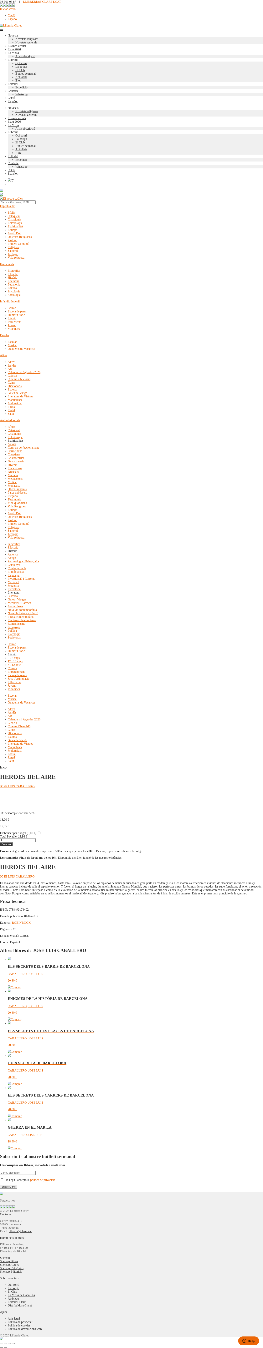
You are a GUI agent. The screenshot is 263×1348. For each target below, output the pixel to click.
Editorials (14, 420)
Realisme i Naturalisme (22, 620)
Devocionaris (16, 461)
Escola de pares (17, 311)
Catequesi (14, 216)
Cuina (11, 382)
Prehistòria (14, 589)
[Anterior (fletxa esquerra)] (1, 1347)
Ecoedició (21, 87)
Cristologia (14, 219)
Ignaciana (13, 471)
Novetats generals (26, 42)
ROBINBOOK (21, 922)
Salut (11, 413)
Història (12, 277)
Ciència (12, 375)
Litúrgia (12, 229)
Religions (13, 247)
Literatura (13, 281)
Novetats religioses (26, 39)
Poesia (12, 406)
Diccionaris (15, 386)
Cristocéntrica (16, 458)
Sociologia (14, 294)
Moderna (13, 585)
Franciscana (15, 468)
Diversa (12, 464)
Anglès (12, 365)
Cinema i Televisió (19, 379)
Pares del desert (17, 492)
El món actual (16, 571)
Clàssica (13, 596)
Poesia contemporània (21, 616)
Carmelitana (15, 451)
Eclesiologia (15, 223)
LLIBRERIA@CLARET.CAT (42, 1)
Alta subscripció (25, 56)
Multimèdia (15, 403)
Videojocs (14, 328)
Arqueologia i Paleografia (23, 561)
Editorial (13, 84)
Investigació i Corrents (21, 578)
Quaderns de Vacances (21, 348)
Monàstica (14, 485)
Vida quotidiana (17, 503)
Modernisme (15, 606)
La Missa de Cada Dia (21, 1295)
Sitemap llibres (9, 1261)
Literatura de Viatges (20, 396)
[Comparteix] (9, 1343)
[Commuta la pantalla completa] (5, 1343)
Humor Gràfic (16, 314)
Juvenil (12, 325)
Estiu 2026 (14, 49)
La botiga (21, 66)
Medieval (13, 582)
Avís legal (14, 1318)
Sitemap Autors (9, 1264)
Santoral (13, 250)
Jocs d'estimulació (18, 678)
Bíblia (11, 212)
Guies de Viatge (17, 393)
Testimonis (14, 499)
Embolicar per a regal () (18, 833)
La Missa (13, 52)
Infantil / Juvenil (10, 301)
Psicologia (14, 291)
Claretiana (14, 454)
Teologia (13, 254)
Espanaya (13, 575)
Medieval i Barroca (19, 602)
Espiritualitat (7, 206)
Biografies (14, 270)
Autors (4, 420)
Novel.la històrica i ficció (23, 613)
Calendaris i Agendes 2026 (24, 372)
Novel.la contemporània (22, 609)
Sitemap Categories (11, 1268)
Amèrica (13, 554)
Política (12, 288)
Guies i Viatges (17, 599)
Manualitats (15, 399)
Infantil (12, 318)
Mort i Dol (14, 233)
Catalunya (14, 564)
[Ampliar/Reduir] (1, 1343)
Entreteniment (16, 671)
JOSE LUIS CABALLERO (17, 786)
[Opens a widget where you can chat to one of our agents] (248, 1341)
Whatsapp (21, 94)
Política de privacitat (20, 1322)
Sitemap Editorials (11, 1271)
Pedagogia (14, 284)
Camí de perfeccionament (23, 447)
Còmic (12, 308)
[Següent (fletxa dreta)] (5, 1347)
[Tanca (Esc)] (13, 1343)
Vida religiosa (16, 257)
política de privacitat (42, 1179)
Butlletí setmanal (25, 73)
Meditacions (15, 478)
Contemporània (17, 568)
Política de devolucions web (25, 1329)
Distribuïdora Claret (20, 1305)
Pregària (13, 496)
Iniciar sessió (8, 9)
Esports (12, 389)
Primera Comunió (18, 243)
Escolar (4, 335)
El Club (20, 70)
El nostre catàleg (13, 198)
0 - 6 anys (14, 657)
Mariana (13, 475)
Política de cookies (19, 1325)
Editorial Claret (17, 1302)
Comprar (6, 844)
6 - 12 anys (14, 664)
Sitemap (5, 1257)
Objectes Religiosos (20, 236)
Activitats (21, 77)
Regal (11, 410)
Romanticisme (16, 623)
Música (12, 345)
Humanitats (7, 264)
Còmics (12, 668)
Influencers (14, 321)
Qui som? (21, 63)
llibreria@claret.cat (20, 1231)
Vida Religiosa (17, 506)
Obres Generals (17, 489)
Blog (18, 80)
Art (10, 368)
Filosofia (13, 274)
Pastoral (12, 240)
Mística (12, 482)
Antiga (12, 558)
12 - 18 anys (15, 661)
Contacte (13, 90)
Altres (3, 355)
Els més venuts (17, 45)
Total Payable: (8, 836)
